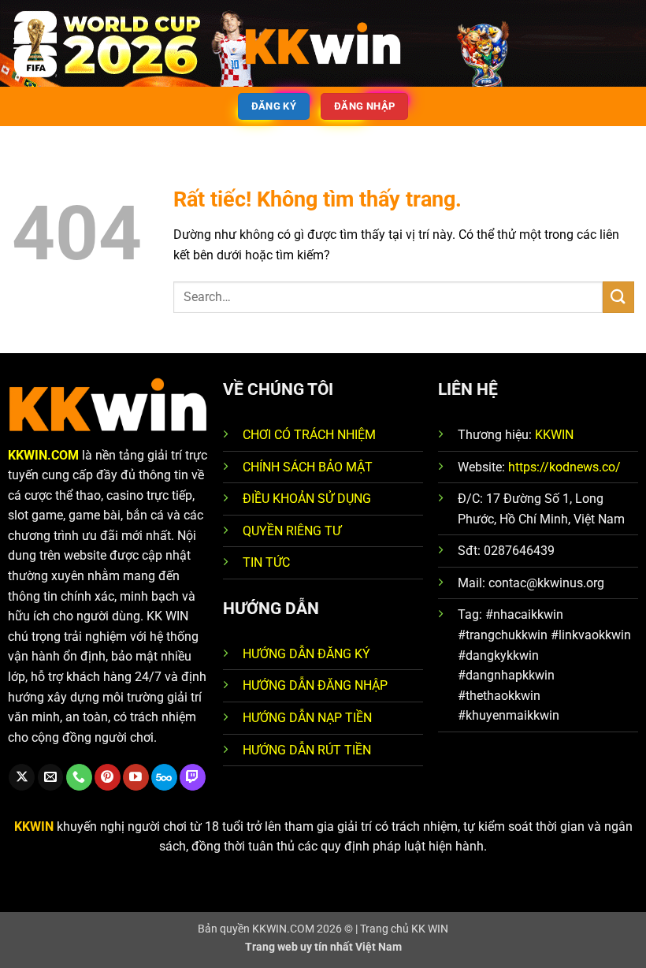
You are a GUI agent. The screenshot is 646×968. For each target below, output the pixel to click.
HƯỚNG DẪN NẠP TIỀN (307, 717)
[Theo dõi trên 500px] (164, 777)
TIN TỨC (266, 562)
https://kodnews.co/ (564, 467)
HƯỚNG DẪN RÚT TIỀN (307, 750)
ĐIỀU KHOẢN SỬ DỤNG (307, 498)
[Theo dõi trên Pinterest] (108, 777)
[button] (21, 43)
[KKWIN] (323, 43)
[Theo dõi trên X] (22, 777)
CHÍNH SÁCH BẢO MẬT (308, 467)
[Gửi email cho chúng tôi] (51, 777)
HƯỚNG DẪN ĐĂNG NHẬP (315, 685)
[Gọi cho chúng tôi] (79, 777)
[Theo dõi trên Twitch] (193, 777)
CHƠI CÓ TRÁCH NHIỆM (309, 434)
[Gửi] (618, 296)
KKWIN (554, 434)
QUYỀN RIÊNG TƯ (292, 530)
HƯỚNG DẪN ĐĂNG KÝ (306, 653)
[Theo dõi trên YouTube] (136, 777)
